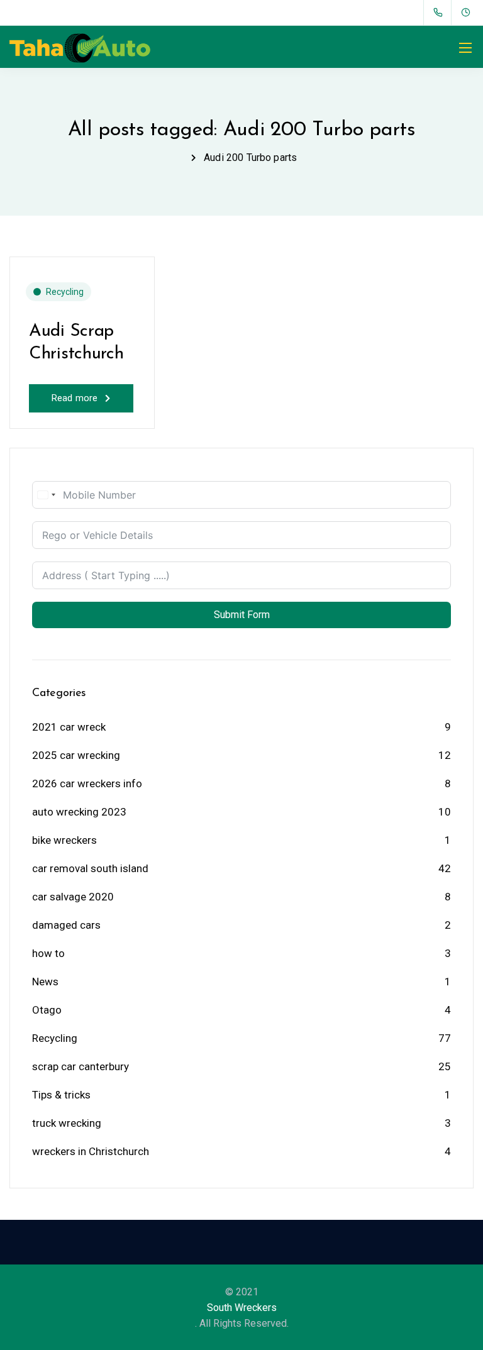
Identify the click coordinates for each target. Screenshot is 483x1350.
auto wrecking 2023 (79, 811)
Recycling (65, 292)
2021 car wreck (69, 727)
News (45, 981)
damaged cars (66, 925)
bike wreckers (64, 840)
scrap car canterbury (80, 1066)
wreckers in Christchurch (90, 1151)
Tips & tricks (61, 1094)
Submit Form (242, 615)
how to (48, 953)
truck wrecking (66, 1123)
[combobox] (46, 495)
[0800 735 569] (440, 12)
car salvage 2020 (73, 896)
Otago (47, 1010)
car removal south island (90, 868)
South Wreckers (242, 1308)
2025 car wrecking (76, 755)
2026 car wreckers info (87, 783)
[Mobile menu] (465, 47)
